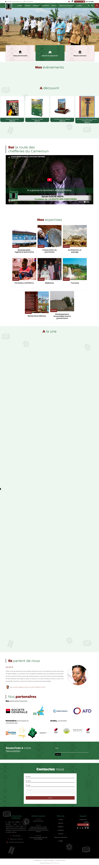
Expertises (60, 823)
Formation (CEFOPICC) (24, 283)
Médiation (49, 283)
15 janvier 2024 (38, 835)
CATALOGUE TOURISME (37, 119)
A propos (61, 819)
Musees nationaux (80, 56)
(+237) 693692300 (29, 1)
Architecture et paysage (74, 251)
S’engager (60, 841)
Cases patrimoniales (20, 56)
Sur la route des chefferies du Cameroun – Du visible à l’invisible (87, 120)
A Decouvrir (60, 833)
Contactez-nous (83, 819)
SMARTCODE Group (55, 863)
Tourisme (75, 283)
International (61, 830)
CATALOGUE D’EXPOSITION (12, 119)
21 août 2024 (38, 819)
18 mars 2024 (38, 825)
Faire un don (79, 1)
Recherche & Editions (37, 316)
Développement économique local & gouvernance (62, 316)
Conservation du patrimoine (49, 251)
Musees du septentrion (50, 56)
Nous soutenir (82, 824)
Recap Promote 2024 (38, 821)
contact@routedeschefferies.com (14, 1)
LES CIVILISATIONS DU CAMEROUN (62, 119)
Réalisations (61, 826)
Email (56, 748)
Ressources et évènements (60, 837)
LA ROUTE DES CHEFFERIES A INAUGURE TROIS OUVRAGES (38, 838)
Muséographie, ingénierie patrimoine (24, 251)
